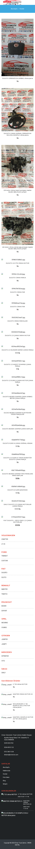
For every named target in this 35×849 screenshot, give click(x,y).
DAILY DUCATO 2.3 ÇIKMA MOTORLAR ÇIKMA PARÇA (17, 505)
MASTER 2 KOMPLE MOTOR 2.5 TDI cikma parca (23, 718)
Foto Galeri (6, 777)
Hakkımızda (6, 770)
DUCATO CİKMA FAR (17, 292)
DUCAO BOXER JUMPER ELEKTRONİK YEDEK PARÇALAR (17, 413)
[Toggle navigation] (31, 3)
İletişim (5, 784)
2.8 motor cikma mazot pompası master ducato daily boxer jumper (18, 191)
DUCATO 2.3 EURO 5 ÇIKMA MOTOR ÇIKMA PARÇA (17, 381)
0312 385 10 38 (9, 751)
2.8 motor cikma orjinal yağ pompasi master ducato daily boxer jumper (17, 248)
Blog (4, 780)
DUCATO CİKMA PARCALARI (17, 321)
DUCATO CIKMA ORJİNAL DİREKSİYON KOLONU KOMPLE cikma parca (17, 134)
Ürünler (22, 9)
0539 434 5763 (8, 743)
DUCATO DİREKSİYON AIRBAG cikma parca (17, 78)
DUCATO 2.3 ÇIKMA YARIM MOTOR (17, 335)
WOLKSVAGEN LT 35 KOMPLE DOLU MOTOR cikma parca (21, 705)
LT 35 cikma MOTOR (20, 684)
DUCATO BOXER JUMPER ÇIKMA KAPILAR (17, 429)
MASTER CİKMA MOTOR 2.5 (23, 694)
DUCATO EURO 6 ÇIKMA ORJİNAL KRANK (17, 443)
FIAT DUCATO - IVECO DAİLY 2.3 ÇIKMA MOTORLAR (18, 521)
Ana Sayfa (14, 9)
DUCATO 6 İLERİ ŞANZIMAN (17, 490)
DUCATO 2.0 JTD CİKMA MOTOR (17, 263)
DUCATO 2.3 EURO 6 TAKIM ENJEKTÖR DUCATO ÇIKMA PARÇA (17, 458)
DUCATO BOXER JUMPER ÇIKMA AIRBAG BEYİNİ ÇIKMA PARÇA (17, 397)
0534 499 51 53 (9, 747)
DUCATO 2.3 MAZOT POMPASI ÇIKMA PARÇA (17, 365)
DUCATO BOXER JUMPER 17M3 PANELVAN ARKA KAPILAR (17, 474)
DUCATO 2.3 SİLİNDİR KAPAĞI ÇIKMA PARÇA (17, 350)
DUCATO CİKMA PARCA (17, 278)
